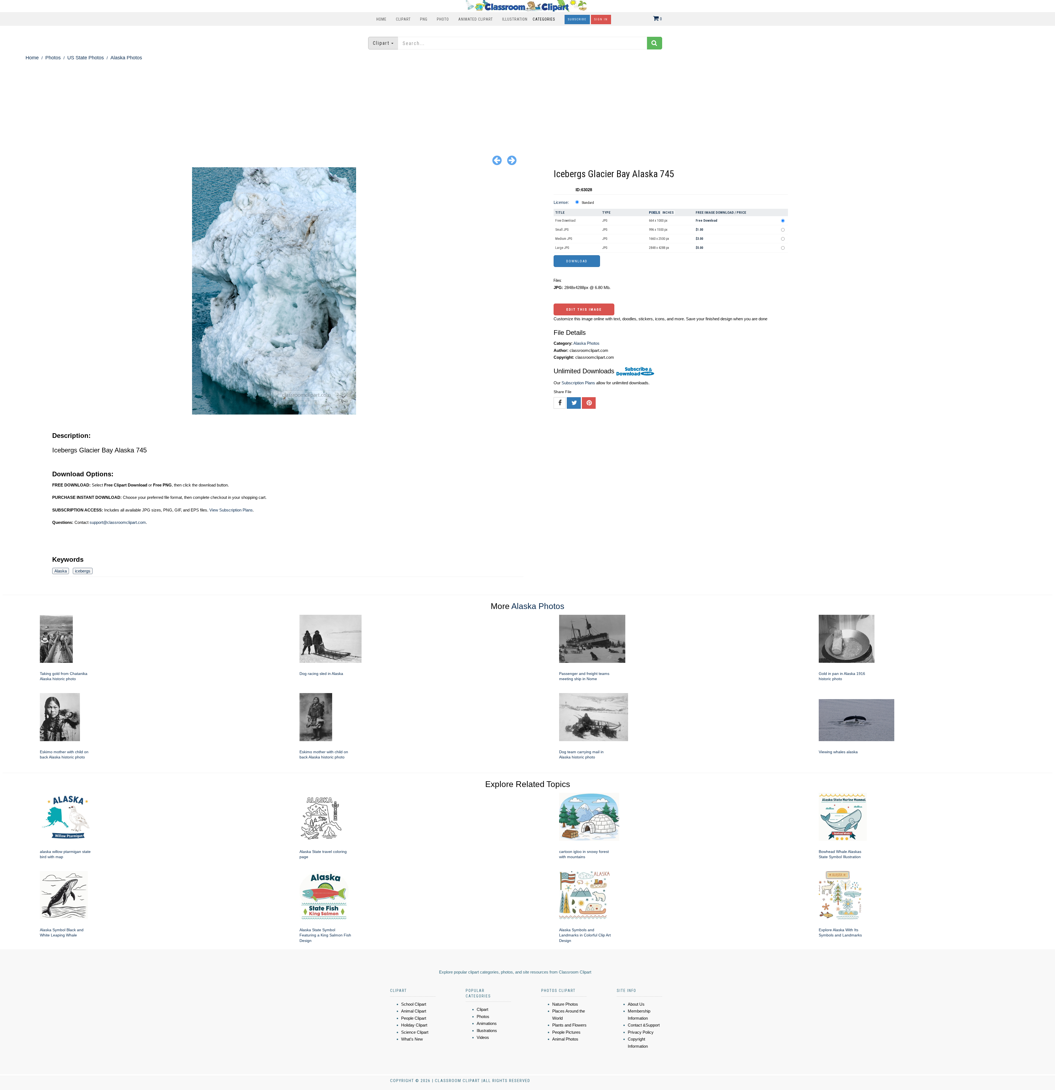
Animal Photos (565, 1039)
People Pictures (566, 1032)
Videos (483, 1037)
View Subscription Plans (231, 510)
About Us (636, 1004)
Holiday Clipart (414, 1025)
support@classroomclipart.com (118, 522)
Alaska (60, 571)
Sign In (601, 19)
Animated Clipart (475, 19)
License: (561, 202)
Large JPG (562, 248)
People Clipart (413, 1018)
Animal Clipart (413, 1011)
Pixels (654, 212)
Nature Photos (565, 1004)
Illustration (515, 19)
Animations (487, 1023)
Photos (53, 57)
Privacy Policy (641, 1032)
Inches (668, 213)
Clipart (403, 19)
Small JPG (562, 230)
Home (381, 19)
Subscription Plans (578, 382)
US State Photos (85, 57)
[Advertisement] (527, 103)
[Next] (512, 160)
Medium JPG (563, 239)
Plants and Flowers (569, 1025)
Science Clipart (414, 1032)
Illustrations (487, 1030)
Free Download (565, 221)
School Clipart (413, 1004)
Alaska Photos (126, 57)
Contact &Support (644, 1025)
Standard (588, 203)
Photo (443, 19)
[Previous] (497, 160)
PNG (423, 19)
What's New (412, 1039)
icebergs (82, 571)
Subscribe (577, 19)
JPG (604, 221)
